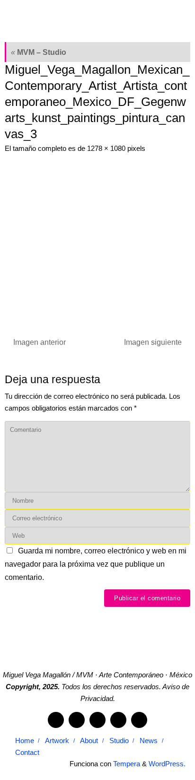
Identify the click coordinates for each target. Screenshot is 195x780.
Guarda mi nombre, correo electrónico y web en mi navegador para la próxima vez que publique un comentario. (95, 563)
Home (24, 741)
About (89, 741)
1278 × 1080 (106, 148)
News (149, 741)
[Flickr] (77, 720)
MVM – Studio (38, 52)
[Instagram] (97, 720)
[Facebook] (56, 720)
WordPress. (167, 764)
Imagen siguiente (153, 342)
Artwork (57, 741)
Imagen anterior (39, 342)
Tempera (126, 764)
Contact (27, 752)
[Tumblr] (118, 720)
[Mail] (139, 720)
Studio (119, 741)
